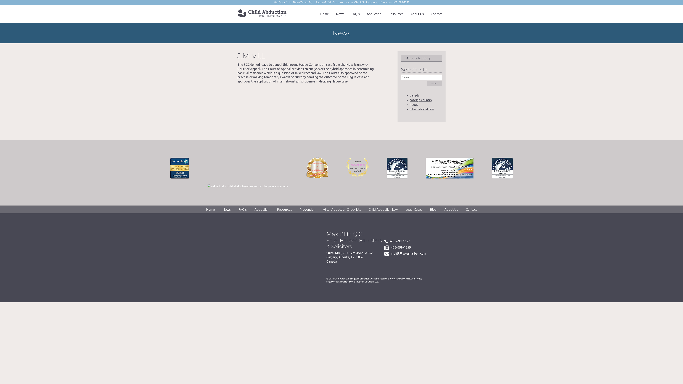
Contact (436, 14)
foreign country (421, 100)
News (340, 14)
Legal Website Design (337, 281)
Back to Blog (419, 58)
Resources (395, 14)
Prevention (307, 209)
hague (414, 104)
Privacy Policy (398, 278)
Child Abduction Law (383, 209)
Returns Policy (414, 278)
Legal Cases (414, 209)
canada (415, 95)
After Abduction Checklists (342, 209)
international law (422, 109)
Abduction (374, 14)
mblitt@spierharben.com (408, 253)
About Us (417, 14)
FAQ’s (355, 14)
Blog (433, 209)
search (434, 83)
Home (324, 14)
